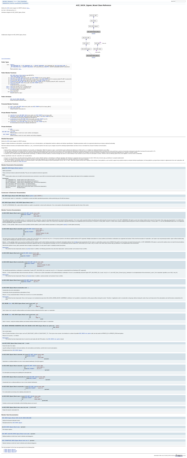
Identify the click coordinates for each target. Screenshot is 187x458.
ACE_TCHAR (35, 77)
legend (93, 33)
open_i (11, 106)
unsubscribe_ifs (14, 119)
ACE (8, 8)
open (11, 77)
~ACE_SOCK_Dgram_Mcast (16, 76)
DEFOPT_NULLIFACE (28, 66)
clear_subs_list (13, 107)
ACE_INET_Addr (19, 77)
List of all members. (6, 58)
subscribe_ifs (13, 115)
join (11, 80)
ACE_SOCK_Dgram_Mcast (16, 75)
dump (11, 91)
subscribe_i (13, 116)
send (11, 86)
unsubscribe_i (13, 121)
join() (28, 248)
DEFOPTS (46, 66)
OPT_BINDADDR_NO (15, 65)
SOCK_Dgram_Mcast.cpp (10, 450)
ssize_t (7, 86)
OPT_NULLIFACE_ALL (16, 66)
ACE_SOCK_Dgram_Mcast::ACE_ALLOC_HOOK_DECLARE (16, 418)
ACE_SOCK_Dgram (17, 350)
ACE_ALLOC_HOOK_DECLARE (17, 99)
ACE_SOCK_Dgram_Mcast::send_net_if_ (19, 440)
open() (65, 224)
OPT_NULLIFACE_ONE (60, 65)
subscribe (12, 79)
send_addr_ (13, 131)
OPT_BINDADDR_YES (27, 65)
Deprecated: (6, 247)
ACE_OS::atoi (22, 161)
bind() (75, 242)
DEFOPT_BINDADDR (39, 65)
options (12, 64)
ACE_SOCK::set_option (85, 333)
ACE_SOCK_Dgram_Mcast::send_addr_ (20, 433)
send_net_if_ (13, 134)
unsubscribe (13, 81)
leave (11, 82)
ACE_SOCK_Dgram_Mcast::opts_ (12, 427)
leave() (29, 275)
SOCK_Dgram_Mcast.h (10, 449)
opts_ (11, 129)
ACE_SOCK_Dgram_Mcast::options (14, 168)
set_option (12, 89)
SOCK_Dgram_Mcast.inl (10, 451)
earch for (173, 1)
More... (28, 8)
